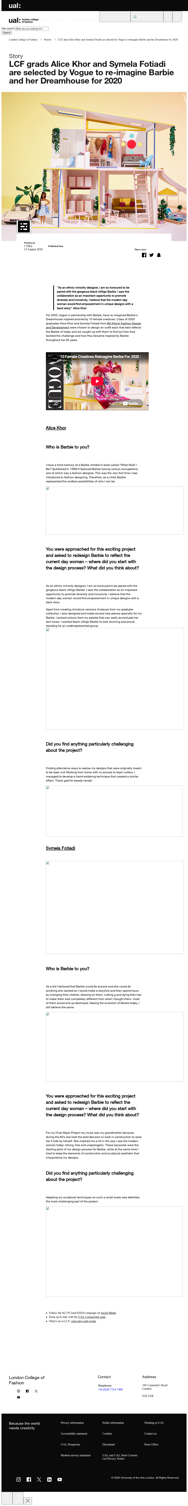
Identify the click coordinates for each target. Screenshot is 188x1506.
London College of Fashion (23, 39)
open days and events (83, 1321)
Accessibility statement (74, 1433)
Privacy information (72, 1422)
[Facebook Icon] (27, 1392)
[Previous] (6, 1498)
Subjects (44, 19)
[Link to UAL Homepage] (14, 5)
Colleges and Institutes (83, 19)
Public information (113, 1422)
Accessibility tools (117, 16)
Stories (47, 39)
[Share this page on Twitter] (151, 255)
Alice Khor (56, 427)
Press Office (151, 1444)
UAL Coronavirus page (92, 1316)
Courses (59, 19)
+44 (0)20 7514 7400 (110, 1389)
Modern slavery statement (76, 1455)
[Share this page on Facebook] (144, 255)
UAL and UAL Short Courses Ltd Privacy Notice (119, 1457)
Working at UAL (154, 1422)
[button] (167, 16)
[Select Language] (147, 16)
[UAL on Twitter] (39, 1479)
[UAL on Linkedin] (49, 1479)
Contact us (150, 1433)
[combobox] (32, 29)
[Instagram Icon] (18, 1392)
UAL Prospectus (70, 1444)
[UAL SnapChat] (159, 255)
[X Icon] (36, 1392)
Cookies (107, 1433)
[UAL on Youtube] (59, 1479)
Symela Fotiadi (60, 848)
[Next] (18, 1498)
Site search (7, 28)
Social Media (108, 1312)
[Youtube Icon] (18, 1398)
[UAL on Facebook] (29, 1479)
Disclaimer (108, 1444)
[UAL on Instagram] (18, 1479)
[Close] (28, 1501)
